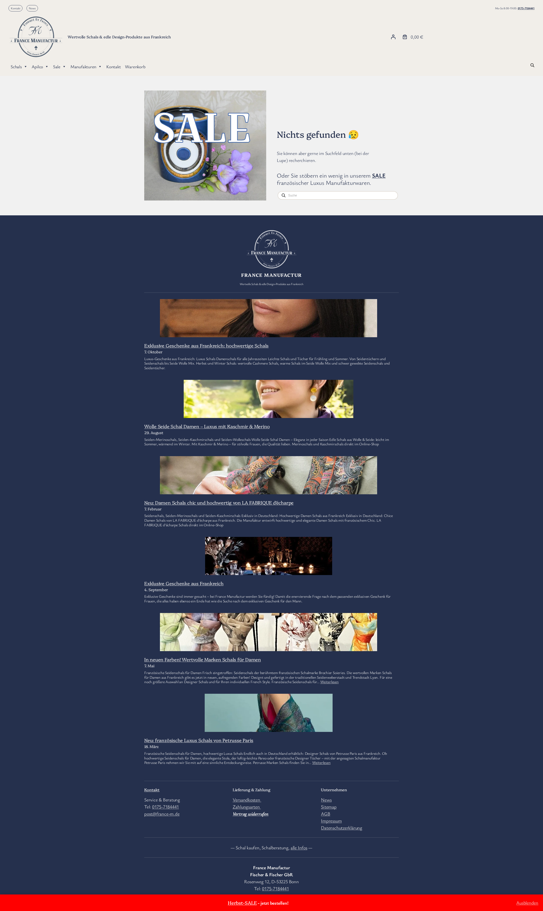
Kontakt (15, 8)
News (32, 8)
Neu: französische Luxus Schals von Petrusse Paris (198, 740)
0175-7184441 (526, 8)
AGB (325, 814)
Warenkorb (135, 67)
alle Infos (299, 847)
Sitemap (328, 807)
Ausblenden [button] (527, 903)
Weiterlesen (329, 681)
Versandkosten (247, 800)
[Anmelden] (393, 37)
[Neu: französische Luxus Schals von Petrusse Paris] (269, 728)
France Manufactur (271, 275)
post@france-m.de (161, 814)
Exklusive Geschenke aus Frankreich (184, 583)
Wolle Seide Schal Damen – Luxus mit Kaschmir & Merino (207, 426)
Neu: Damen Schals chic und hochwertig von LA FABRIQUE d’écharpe (219, 502)
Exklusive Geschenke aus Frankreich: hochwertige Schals (206, 345)
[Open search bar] (532, 64)
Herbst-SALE (242, 902)
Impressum (331, 821)
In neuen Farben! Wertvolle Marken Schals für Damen (202, 659)
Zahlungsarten (247, 807)
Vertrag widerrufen (251, 814)
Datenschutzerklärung (341, 828)
